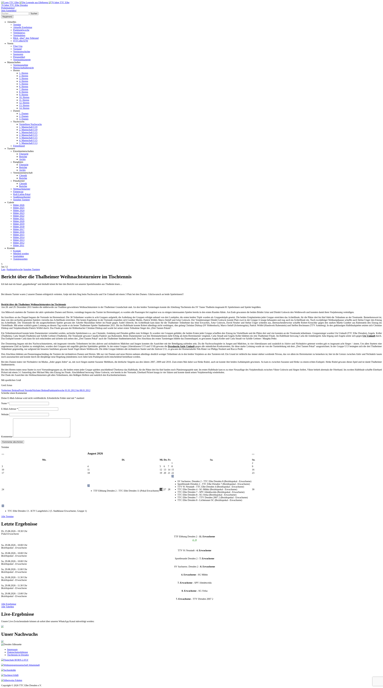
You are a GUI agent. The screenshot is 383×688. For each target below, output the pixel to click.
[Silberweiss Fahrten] (11, 680)
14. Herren (24, 108)
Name (5, 403)
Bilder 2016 (18, 232)
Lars (3, 269)
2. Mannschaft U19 (28, 129)
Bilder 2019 (18, 224)
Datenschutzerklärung (17, 652)
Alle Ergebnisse (8, 604)
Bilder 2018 (18, 226)
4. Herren (23, 81)
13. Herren (24, 105)
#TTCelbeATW (20, 41)
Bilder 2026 (18, 205)
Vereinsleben (19, 35)
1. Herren (23, 73)
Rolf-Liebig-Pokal (21, 194)
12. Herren (24, 102)
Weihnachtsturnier (21, 189)
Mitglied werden (21, 253)
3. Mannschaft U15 (28, 137)
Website (5, 414)
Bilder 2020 (18, 221)
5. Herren (23, 84)
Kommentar (6, 436)
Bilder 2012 (18, 243)
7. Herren (23, 89)
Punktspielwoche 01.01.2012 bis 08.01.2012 (61, 390)
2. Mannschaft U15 (28, 135)
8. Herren (23, 92)
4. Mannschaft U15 (28, 140)
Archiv (22, 159)
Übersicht (23, 154)
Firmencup (18, 191)
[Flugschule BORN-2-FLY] (14, 660)
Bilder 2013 (18, 240)
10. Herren (24, 97)
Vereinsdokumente (22, 59)
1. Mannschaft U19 (28, 127)
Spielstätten (18, 256)
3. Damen (23, 119)
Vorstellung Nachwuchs (30, 124)
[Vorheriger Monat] (3, 454)
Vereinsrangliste (20, 65)
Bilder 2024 (18, 210)
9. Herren (23, 94)
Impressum (12, 649)
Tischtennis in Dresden (18, 655)
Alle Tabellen (7, 606)
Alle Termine (7, 516)
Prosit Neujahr (16, 390)
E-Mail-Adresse (9, 409)
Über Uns (17, 46)
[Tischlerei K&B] (10, 675)
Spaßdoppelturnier (22, 197)
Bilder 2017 (18, 229)
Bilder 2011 (18, 245)
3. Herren (23, 78)
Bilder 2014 (18, 237)
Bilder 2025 (18, 207)
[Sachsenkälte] (8, 670)
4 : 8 (194, 540)
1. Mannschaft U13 (28, 143)
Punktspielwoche (21, 30)
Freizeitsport (19, 146)
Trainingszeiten (20, 259)
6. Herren (23, 86)
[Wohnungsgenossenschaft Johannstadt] (20, 665)
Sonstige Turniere (21, 199)
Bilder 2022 (18, 216)
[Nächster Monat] (253, 454)
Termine (17, 24)
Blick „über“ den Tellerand (26, 38)
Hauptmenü (7, 17)
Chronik (23, 175)
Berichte (23, 156)
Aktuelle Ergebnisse (22, 27)
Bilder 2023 (18, 213)
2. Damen (23, 116)
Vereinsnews (19, 32)
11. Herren (24, 100)
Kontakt (17, 251)
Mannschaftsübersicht (23, 67)
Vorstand (17, 49)
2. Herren (23, 76)
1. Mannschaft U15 (28, 132)
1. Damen (23, 113)
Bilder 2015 (18, 234)
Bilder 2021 (18, 218)
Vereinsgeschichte (21, 51)
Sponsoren (18, 54)
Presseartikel (19, 57)
